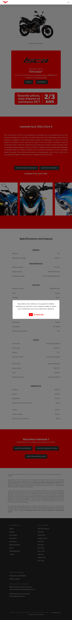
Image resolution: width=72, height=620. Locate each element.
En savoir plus (39, 314)
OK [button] (31, 314)
